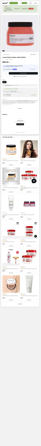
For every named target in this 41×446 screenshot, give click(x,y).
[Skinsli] (5, 3)
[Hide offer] (35, 9)
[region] (20, 33)
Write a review (20, 124)
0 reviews (10, 59)
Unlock (31, 8)
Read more (20, 108)
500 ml (4, 82)
